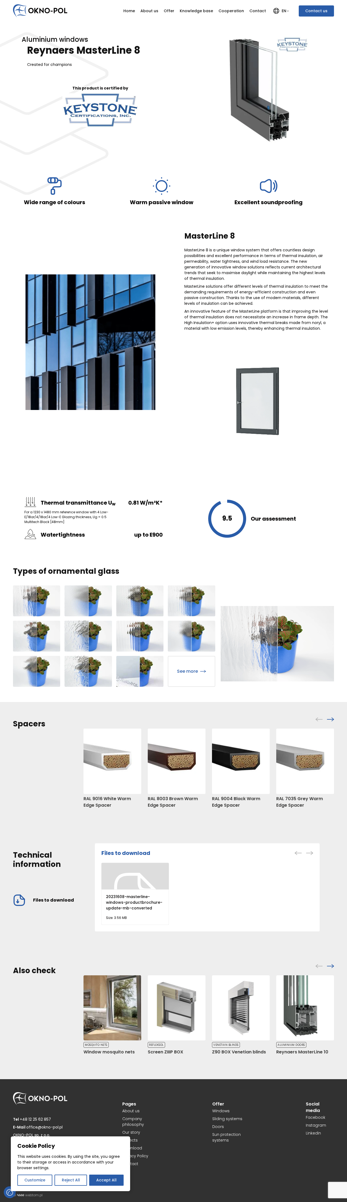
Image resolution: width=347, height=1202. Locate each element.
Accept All (106, 1180)
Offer (169, 11)
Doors (218, 1126)
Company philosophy (133, 1121)
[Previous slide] (319, 719)
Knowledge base (196, 11)
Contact (257, 11)
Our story (131, 1132)
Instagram (316, 1125)
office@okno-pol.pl (38, 1127)
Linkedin (313, 1133)
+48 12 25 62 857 (32, 1119)
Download (132, 1148)
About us (149, 11)
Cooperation (231, 11)
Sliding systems (227, 1118)
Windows (221, 1111)
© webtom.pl (28, 1195)
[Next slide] (330, 719)
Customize (34, 1180)
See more (187, 671)
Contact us (316, 11)
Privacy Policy (135, 1156)
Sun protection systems (226, 1137)
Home (129, 11)
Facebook (315, 1117)
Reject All (71, 1180)
